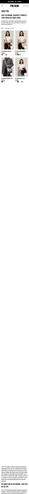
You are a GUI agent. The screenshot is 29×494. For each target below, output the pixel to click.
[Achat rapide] (11, 47)
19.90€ (16, 53)
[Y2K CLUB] (14, 5)
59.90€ (3, 80)
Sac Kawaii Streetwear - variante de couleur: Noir (18, 54)
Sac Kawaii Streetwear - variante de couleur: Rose (16, 54)
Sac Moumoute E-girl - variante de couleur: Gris (16, 81)
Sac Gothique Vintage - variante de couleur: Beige (4, 54)
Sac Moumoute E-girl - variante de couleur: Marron (22, 81)
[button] (24, 6)
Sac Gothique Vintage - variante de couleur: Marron (6, 54)
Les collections (7, 28)
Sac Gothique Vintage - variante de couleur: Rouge (2, 54)
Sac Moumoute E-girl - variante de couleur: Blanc (24, 81)
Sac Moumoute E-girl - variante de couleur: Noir (18, 81)
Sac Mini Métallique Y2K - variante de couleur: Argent (4, 81)
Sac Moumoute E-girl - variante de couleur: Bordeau (20, 81)
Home (2, 28)
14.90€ (3, 53)
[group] (14, 1)
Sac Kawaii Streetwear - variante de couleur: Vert (20, 54)
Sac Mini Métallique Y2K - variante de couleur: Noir (2, 81)
